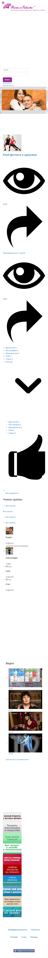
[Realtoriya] (12, 880)
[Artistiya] (12, 827)
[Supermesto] (12, 891)
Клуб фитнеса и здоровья (20, 154)
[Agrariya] (12, 817)
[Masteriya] (12, 870)
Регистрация (7, 83)
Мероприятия (12, 353)
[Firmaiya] (12, 859)
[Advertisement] (24, 41)
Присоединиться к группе (14, 253)
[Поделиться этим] (24, 247)
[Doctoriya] (12, 849)
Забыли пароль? (8, 85)
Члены (9, 359)
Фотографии (12, 350)
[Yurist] (12, 912)
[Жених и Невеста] (24, 7)
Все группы (10, 506)
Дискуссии (11, 348)
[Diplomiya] (12, 838)
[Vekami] (12, 901)
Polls (8, 356)
